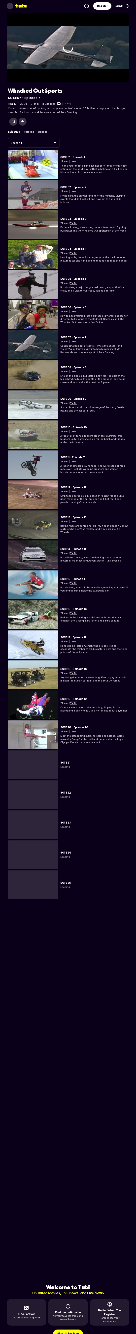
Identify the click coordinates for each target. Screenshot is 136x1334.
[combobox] (34, 143)
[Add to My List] (13, 122)
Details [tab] (42, 131)
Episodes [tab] (14, 131)
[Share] (23, 122)
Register (102, 5)
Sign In (119, 5)
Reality (12, 103)
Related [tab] (29, 131)
